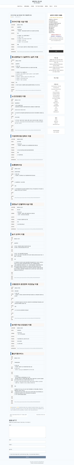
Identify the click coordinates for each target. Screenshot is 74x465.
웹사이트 (10, 449)
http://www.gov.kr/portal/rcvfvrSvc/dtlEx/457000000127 (28, 90)
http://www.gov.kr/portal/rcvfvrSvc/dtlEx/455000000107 (30, 159)
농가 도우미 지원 (25, 408)
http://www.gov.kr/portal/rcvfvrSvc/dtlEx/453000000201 (27, 401)
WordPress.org (56, 124)
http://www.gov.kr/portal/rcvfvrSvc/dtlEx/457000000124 (30, 51)
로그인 (56, 119)
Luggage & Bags (56, 93)
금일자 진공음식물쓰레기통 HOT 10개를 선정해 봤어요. (18, 415)
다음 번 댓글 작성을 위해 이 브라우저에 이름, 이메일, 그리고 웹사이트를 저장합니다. (24, 454)
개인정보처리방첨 (56, 130)
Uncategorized (56, 96)
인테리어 (56, 110)
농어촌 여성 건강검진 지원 (33, 408)
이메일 (10, 444)
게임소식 (51, 6)
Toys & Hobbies (56, 95)
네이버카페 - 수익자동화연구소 (56, 36)
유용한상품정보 (26, 6)
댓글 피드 (56, 122)
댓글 (10, 425)
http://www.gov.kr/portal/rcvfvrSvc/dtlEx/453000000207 (27, 277)
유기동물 (32, 6)
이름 (10, 439)
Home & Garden (56, 92)
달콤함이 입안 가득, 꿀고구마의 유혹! (56, 59)
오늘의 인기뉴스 (19, 6)
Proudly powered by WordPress (37, 461)
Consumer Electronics (56, 89)
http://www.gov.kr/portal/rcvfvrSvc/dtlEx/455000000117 (27, 197)
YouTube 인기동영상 (39, 6)
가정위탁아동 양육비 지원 (23, 407)
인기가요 (55, 6)
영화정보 (46, 6)
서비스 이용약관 (56, 132)
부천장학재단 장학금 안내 (40, 414)
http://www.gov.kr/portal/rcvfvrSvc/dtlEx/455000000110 (30, 348)
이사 (56, 107)
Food (56, 90)
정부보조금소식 (14, 407)
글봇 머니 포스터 (37, 1)
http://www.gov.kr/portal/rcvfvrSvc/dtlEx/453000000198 (28, 130)
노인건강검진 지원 (18, 408)
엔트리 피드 (56, 121)
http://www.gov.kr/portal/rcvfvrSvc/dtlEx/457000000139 (27, 318)
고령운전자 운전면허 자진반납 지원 (34, 407)
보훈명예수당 (40, 408)
